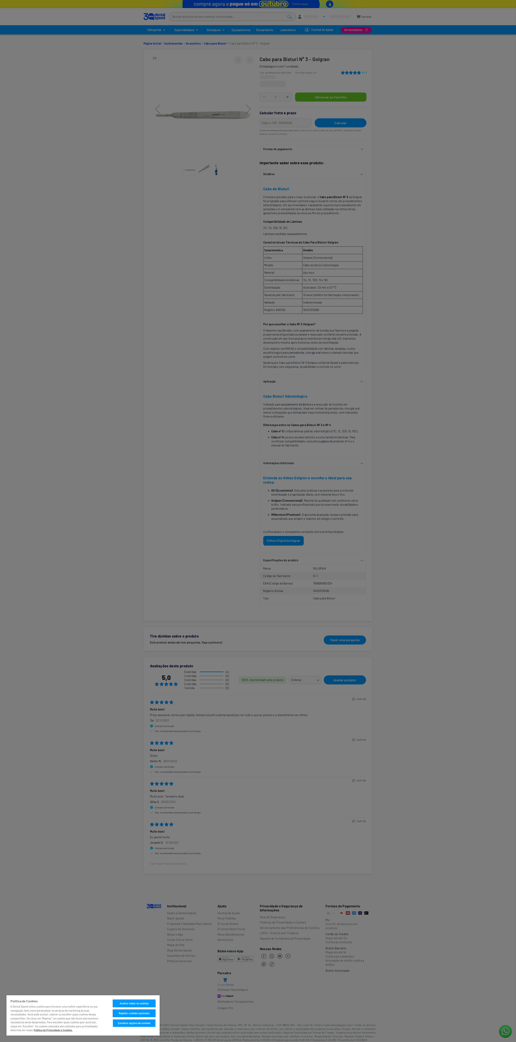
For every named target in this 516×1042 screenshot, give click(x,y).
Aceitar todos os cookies (134, 1003)
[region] (83, 1015)
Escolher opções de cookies (134, 1023)
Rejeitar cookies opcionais (134, 1013)
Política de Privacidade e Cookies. (53, 1030)
